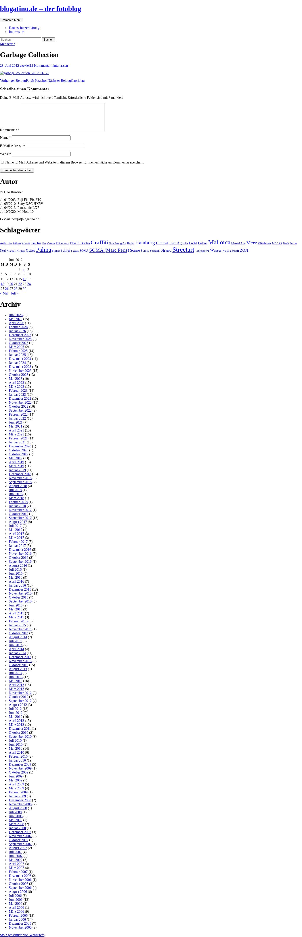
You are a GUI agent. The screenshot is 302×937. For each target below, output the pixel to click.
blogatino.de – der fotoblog (40, 9)
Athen (17, 243)
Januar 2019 (17, 470)
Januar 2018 (17, 506)
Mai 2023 (15, 378)
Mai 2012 (15, 716)
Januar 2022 (17, 418)
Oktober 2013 (18, 665)
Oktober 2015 (18, 597)
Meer (251, 242)
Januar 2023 (17, 394)
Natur (293, 243)
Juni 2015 (16, 605)
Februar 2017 (18, 542)
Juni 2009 (16, 776)
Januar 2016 (17, 585)
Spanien (155, 250)
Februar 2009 (18, 792)
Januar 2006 (17, 919)
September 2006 (20, 887)
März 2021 (16, 434)
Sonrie (145, 250)
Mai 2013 (15, 681)
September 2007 (20, 844)
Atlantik (26, 243)
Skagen (75, 251)
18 (2, 284)
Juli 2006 (15, 895)
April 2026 (16, 323)
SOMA (84, 250)
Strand (166, 250)
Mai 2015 (15, 609)
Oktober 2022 (18, 406)
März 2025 (16, 347)
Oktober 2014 (18, 633)
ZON (244, 250)
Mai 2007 (15, 860)
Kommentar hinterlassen (51, 65)
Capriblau (66, 80)
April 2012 (16, 720)
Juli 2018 (15, 490)
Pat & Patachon (24, 80)
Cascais (51, 243)
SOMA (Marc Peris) (109, 250)
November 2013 (20, 661)
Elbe (73, 243)
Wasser (216, 250)
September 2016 (20, 561)
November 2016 (20, 553)
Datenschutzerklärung (24, 28)
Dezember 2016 (20, 549)
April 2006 (16, 907)
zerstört (234, 250)
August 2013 (18, 669)
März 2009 (16, 788)
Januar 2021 (17, 442)
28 (15, 289)
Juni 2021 (16, 422)
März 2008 (16, 824)
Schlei (65, 250)
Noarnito (11, 250)
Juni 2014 (16, 645)
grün (123, 243)
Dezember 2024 (20, 359)
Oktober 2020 (18, 450)
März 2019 (16, 466)
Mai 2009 (15, 780)
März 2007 (16, 868)
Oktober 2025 (18, 343)
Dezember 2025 (20, 335)
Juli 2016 (15, 569)
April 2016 (16, 581)
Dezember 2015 (20, 589)
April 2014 (16, 649)
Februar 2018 (18, 502)
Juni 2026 (16, 315)
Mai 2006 (15, 903)
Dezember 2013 (20, 657)
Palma (43, 249)
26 (7, 289)
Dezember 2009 (20, 764)
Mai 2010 (15, 748)
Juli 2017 (15, 526)
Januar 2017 (17, 545)
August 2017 (18, 522)
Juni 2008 (16, 816)
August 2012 (18, 705)
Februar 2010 (18, 756)
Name (5, 137)
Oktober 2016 (18, 557)
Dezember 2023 (20, 367)
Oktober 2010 (18, 732)
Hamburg (145, 242)
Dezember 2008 (20, 800)
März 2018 (16, 498)
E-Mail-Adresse (12, 146)
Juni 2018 (16, 494)
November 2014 (20, 629)
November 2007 (20, 836)
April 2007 (16, 864)
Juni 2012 (16, 713)
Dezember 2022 (20, 398)
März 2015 (16, 617)
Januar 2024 (17, 363)
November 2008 (20, 804)
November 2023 (20, 371)
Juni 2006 (16, 899)
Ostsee (30, 250)
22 (20, 284)
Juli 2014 (15, 641)
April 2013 (16, 685)
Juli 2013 (15, 673)
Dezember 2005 (20, 923)
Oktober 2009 (18, 772)
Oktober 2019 (18, 454)
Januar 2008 (17, 828)
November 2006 (20, 880)
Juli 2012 (15, 709)
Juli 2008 (15, 812)
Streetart (183, 249)
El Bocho (83, 243)
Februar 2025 (18, 351)
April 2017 (16, 534)
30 (24, 289)
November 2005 (20, 927)
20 (11, 284)
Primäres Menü (11, 20)
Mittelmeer (264, 243)
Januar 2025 (17, 355)
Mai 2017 (15, 530)
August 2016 (18, 565)
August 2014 (18, 637)
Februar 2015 (18, 621)
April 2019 (16, 462)
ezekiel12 (26, 65)
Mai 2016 (15, 577)
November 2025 (20, 339)
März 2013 (16, 689)
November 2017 (20, 510)
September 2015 (20, 601)
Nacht (286, 243)
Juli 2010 (15, 740)
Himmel (162, 243)
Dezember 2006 (20, 876)
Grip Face (114, 243)
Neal (3, 250)
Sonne (135, 250)
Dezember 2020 (20, 446)
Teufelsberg (202, 250)
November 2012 (20, 693)
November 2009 (20, 768)
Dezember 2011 (20, 728)
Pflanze (56, 250)
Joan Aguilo (178, 243)
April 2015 (16, 613)
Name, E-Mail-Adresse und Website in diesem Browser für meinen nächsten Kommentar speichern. (74, 162)
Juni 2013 (16, 677)
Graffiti (99, 242)
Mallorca (219, 242)
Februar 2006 (18, 915)
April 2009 (16, 784)
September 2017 (20, 518)
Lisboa (202, 243)
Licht (193, 243)
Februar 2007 (18, 872)
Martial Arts (238, 243)
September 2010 (20, 736)
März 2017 (16, 538)
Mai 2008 (15, 820)
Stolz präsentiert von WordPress (22, 935)
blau (44, 243)
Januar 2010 (17, 760)
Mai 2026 (15, 319)
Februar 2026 (18, 327)
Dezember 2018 (20, 474)
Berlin (36, 243)
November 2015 (20, 593)
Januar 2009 (17, 796)
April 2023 (16, 382)
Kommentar (9, 130)
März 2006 (16, 911)
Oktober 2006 (18, 884)
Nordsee (21, 250)
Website (5, 154)
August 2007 (18, 848)
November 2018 (20, 478)
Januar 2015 (17, 625)
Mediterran (7, 44)
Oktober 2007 (18, 840)
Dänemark (62, 243)
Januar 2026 (17, 331)
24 (29, 284)
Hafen (130, 243)
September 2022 (20, 410)
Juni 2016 (16, 573)
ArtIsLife (6, 243)
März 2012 (16, 724)
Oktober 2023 (18, 374)
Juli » (14, 293)
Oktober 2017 (18, 514)
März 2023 (16, 386)
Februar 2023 (18, 390)
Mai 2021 (15, 426)
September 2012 (20, 701)
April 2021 (16, 430)
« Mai (4, 293)
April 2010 (16, 752)
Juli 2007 (15, 852)
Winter (225, 250)
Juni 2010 (16, 744)
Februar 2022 (18, 414)
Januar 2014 (17, 653)
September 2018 (20, 482)
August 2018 (18, 486)
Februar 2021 (18, 438)
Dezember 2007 (20, 832)
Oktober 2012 (18, 697)
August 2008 (18, 808)
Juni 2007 (16, 856)
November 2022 (20, 402)
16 (24, 279)
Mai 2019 (15, 458)
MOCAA (277, 243)
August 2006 (18, 891)
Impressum (16, 32)
